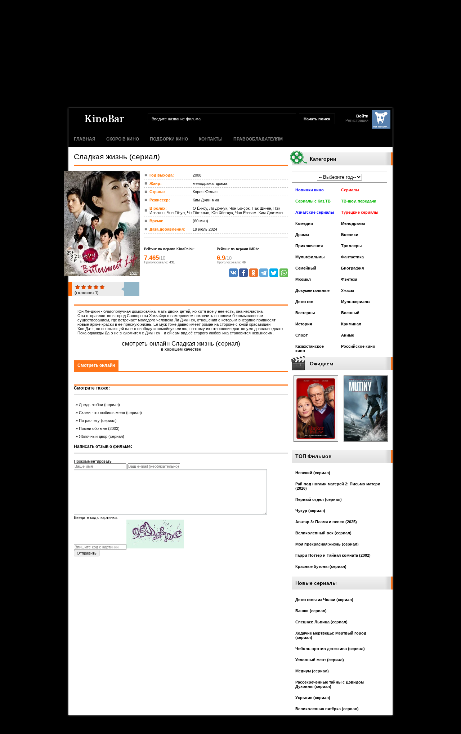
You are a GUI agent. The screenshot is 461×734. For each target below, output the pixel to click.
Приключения (309, 246)
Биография (352, 268)
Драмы (302, 234)
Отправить (87, 553)
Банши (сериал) (311, 611)
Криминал (351, 324)
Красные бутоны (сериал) (320, 566)
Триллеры (351, 246)
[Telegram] (263, 272)
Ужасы (347, 290)
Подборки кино (169, 139)
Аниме (347, 335)
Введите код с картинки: (96, 517)
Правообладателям (258, 139)
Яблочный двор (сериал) (101, 436)
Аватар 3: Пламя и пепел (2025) (326, 522)
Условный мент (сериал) (319, 660)
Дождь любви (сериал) (99, 404)
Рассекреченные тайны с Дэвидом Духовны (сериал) (329, 684)
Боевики (349, 234)
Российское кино (358, 346)
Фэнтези (349, 279)
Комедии (304, 223)
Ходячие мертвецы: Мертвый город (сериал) (330, 635)
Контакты (211, 139)
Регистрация (356, 120)
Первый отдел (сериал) (318, 499)
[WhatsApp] (283, 272)
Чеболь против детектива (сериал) (330, 648)
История (303, 324)
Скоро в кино (122, 139)
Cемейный (305, 268)
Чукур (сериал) (310, 510)
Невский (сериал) (312, 473)
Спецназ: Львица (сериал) (321, 622)
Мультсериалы (355, 301)
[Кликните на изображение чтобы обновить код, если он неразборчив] (155, 547)
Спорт (301, 335)
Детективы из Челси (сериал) (324, 599)
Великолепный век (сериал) (323, 533)
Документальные (312, 290)
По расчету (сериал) (98, 420)
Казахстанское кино (309, 348)
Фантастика (352, 257)
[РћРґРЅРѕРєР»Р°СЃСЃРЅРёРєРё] (253, 272)
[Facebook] (243, 272)
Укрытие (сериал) (312, 697)
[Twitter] (273, 272)
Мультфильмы (310, 257)
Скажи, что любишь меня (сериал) (110, 412)
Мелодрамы (353, 223)
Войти (362, 116)
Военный (350, 313)
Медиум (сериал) (312, 671)
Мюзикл (303, 279)
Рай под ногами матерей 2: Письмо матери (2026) (337, 486)
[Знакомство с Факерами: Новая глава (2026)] (316, 444)
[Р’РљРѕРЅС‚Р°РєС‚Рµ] (233, 272)
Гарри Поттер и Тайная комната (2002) (333, 555)
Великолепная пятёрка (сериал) (327, 709)
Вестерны (305, 313)
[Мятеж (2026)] (366, 444)
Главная (84, 139)
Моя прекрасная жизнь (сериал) (327, 544)
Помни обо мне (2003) (99, 428)
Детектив (304, 301)
